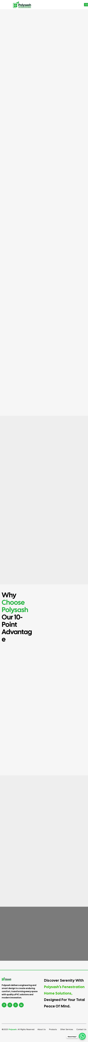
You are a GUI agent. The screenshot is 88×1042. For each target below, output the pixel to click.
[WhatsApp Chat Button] (82, 1036)
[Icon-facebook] (4, 1005)
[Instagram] (9, 1005)
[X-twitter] (15, 1005)
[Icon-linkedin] (21, 1005)
